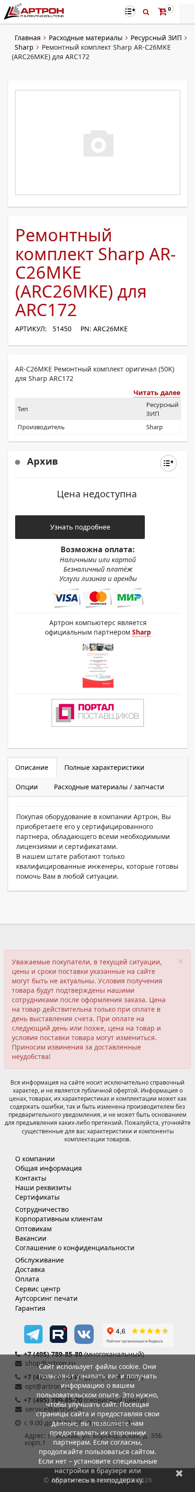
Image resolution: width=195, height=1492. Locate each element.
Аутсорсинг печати (46, 1298)
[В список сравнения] (130, 11)
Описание (31, 767)
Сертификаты (37, 1196)
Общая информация (48, 1168)
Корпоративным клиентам (58, 1218)
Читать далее (156, 392)
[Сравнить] (168, 463)
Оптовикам (33, 1228)
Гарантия (30, 1308)
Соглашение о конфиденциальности (74, 1247)
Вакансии (30, 1238)
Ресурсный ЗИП (156, 37)
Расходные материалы (86, 37)
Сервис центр (38, 1288)
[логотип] (35, 11)
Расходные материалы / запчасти (109, 786)
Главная (28, 37)
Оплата (27, 1278)
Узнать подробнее (80, 526)
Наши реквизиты (43, 1187)
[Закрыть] (179, 1472)
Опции (27, 786)
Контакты (30, 1178)
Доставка (30, 1269)
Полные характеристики (104, 767)
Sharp (24, 47)
